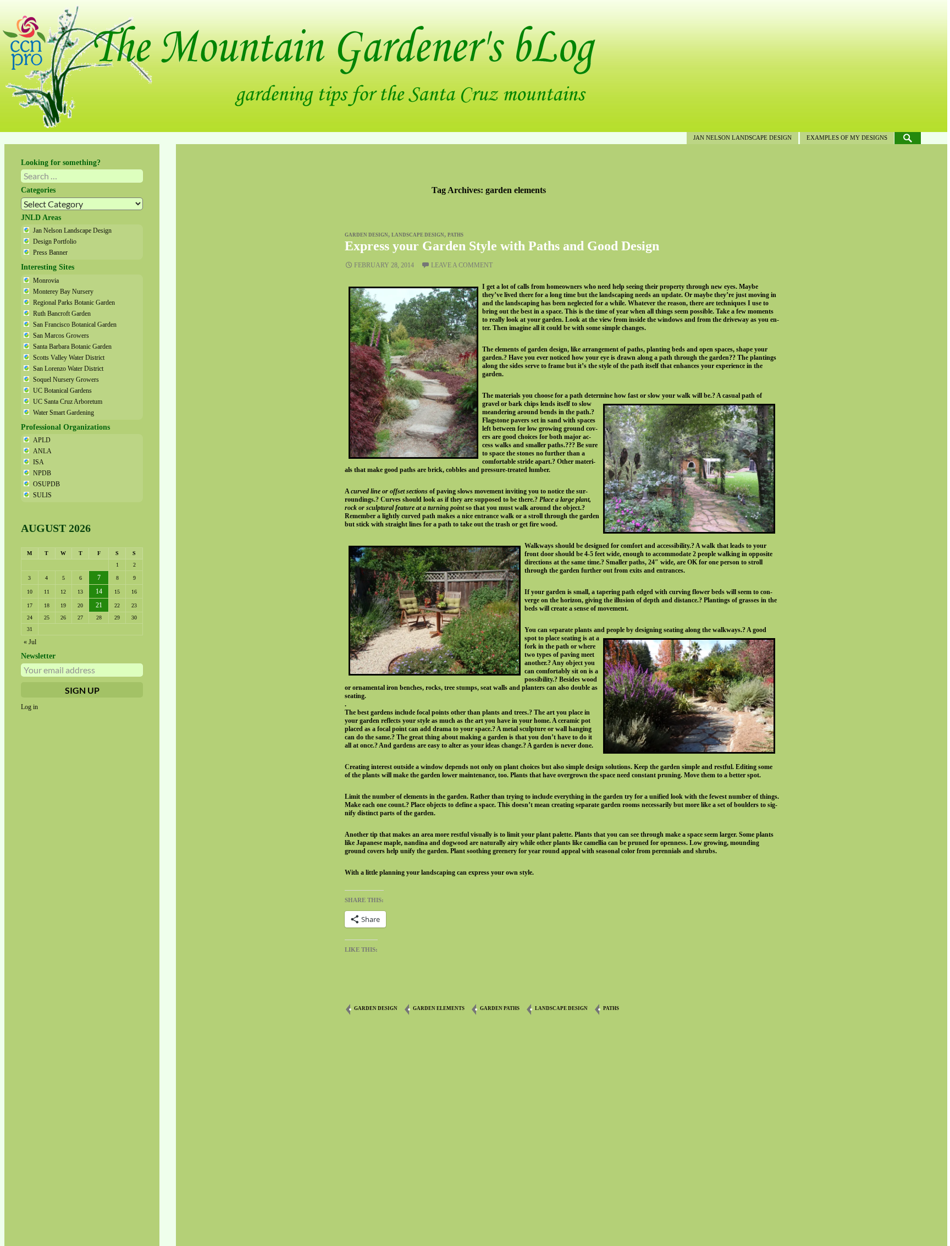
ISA (38, 462)
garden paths (500, 1008)
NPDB (42, 473)
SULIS (42, 495)
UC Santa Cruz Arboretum (67, 401)
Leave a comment (462, 265)
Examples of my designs (847, 137)
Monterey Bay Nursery (63, 291)
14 (99, 591)
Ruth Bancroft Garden (62, 313)
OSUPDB (46, 484)
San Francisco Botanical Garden (75, 324)
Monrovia (46, 280)
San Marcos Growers (61, 335)
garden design (366, 235)
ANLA (42, 451)
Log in (29, 707)
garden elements (439, 1008)
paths (455, 235)
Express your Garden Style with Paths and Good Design (502, 246)
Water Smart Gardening (63, 412)
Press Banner (50, 252)
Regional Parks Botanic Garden (74, 302)
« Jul (30, 642)
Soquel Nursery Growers (66, 379)
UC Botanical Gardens (62, 390)
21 (99, 605)
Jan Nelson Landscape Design (742, 137)
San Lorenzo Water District (68, 368)
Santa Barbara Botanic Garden (72, 346)
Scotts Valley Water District (68, 357)
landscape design (417, 235)
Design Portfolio (54, 241)
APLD (42, 440)
